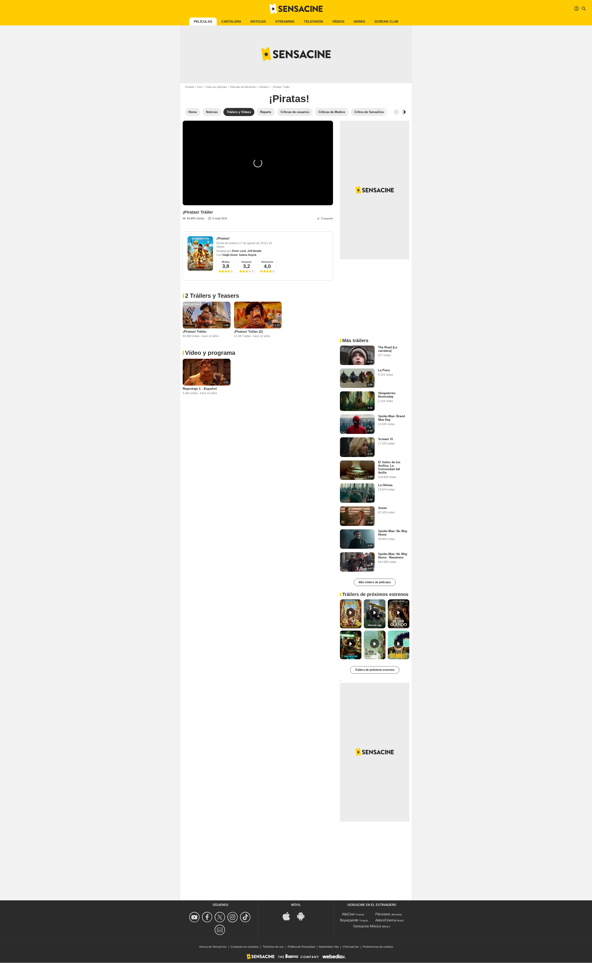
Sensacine (267, 262)
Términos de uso (273, 946)
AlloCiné (348, 914)
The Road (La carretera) (387, 349)
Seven (382, 508)
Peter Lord (239, 251)
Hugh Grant (229, 255)
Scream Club (386, 21)
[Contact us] (220, 930)
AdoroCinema (385, 920)
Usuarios (246, 262)
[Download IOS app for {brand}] (289, 916)
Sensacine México (367, 926)
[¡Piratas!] (200, 253)
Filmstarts (382, 914)
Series (359, 21)
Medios (226, 262)
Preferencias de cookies (378, 946)
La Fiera (384, 370)
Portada (189, 87)
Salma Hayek (247, 255)
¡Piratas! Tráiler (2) (248, 331)
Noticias (258, 21)
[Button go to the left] (396, 112)
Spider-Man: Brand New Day (391, 417)
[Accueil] (296, 9)
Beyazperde (349, 920)
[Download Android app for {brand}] (303, 916)
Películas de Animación (243, 87)
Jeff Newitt (254, 251)
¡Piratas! (263, 87)
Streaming (285, 21)
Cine (199, 87)
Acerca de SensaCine (213, 946)
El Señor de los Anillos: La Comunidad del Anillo (389, 467)
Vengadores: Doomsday (387, 394)
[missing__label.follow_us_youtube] (195, 917)
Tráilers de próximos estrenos (375, 670)
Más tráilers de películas (375, 582)
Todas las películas (216, 87)
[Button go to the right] (404, 112)
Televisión (313, 21)
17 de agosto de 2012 (253, 243)
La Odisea (385, 485)
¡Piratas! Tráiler (195, 331)
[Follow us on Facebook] (208, 917)
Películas (203, 21)
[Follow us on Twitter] (220, 917)
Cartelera (231, 21)
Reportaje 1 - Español (200, 388)
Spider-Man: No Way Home (392, 532)
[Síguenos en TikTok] (246, 917)
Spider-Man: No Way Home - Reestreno (392, 555)
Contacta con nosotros (245, 946)
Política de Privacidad (301, 946)
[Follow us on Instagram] (233, 917)
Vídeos (338, 21)
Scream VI (385, 439)
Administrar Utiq (329, 946)
